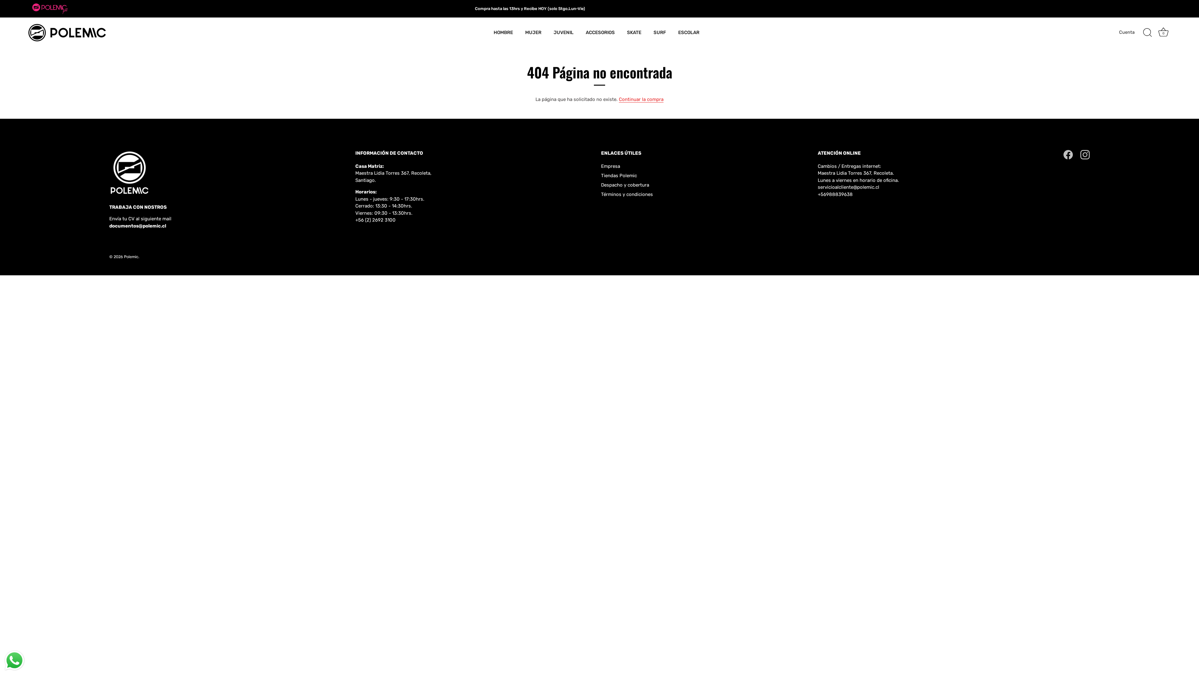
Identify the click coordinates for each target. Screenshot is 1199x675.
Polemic (131, 256)
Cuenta (1127, 32)
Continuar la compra (641, 99)
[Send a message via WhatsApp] (14, 660)
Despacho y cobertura (625, 185)
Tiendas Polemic (619, 175)
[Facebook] (1068, 154)
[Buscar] (1147, 33)
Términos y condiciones (627, 194)
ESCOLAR (688, 32)
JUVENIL (564, 32)
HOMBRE (503, 32)
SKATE (634, 32)
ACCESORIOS (600, 32)
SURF (660, 32)
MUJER (533, 32)
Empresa (610, 166)
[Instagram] (1085, 154)
